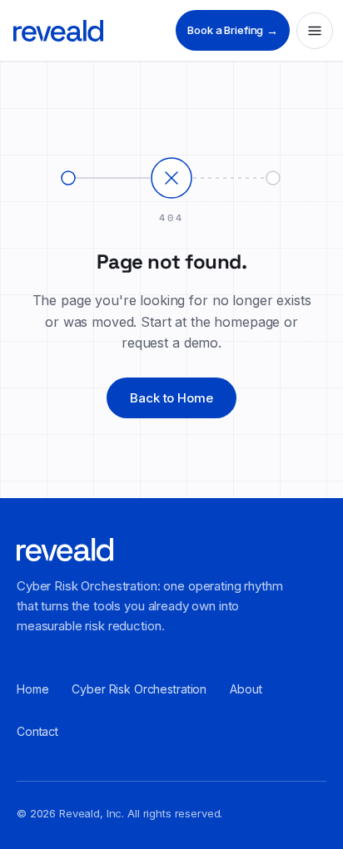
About (245, 689)
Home (32, 689)
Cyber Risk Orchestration (139, 689)
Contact (37, 731)
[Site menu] (314, 30)
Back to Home (171, 398)
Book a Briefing (232, 30)
